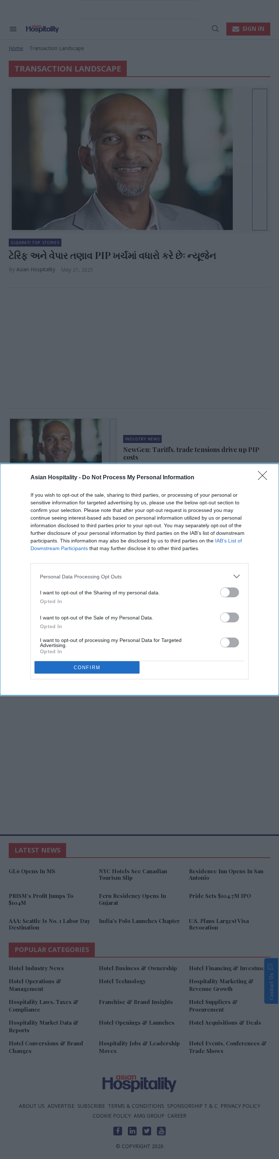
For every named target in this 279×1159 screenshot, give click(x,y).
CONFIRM (87, 667)
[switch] (229, 592)
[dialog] (139, 579)
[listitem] (139, 576)
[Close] (265, 478)
